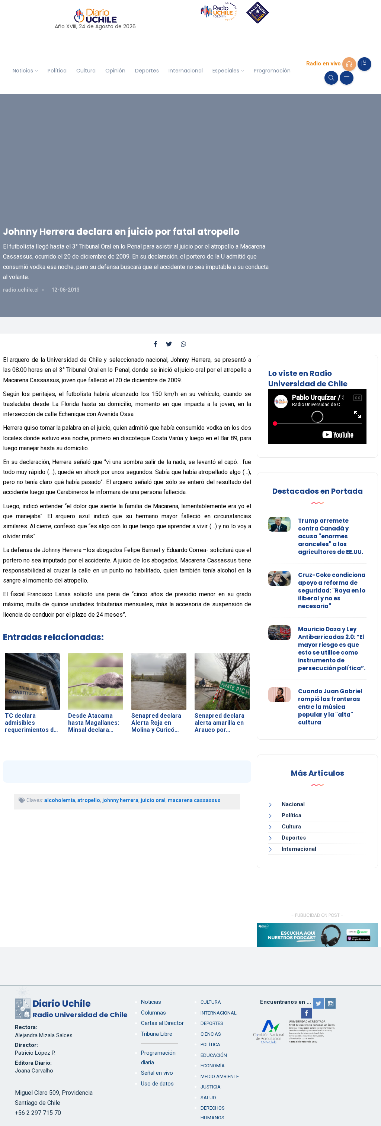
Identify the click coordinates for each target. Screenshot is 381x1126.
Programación (272, 70)
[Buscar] (331, 78)
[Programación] (364, 64)
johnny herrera (120, 800)
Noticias (23, 70)
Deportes (147, 70)
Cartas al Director (162, 1023)
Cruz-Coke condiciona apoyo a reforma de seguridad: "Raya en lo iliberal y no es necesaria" (331, 590)
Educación (214, 1055)
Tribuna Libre (156, 1034)
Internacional (186, 70)
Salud (208, 1097)
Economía (213, 1065)
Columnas (153, 1012)
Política (57, 70)
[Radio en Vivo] (349, 64)
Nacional (293, 804)
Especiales (225, 70)
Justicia (211, 1087)
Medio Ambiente (220, 1076)
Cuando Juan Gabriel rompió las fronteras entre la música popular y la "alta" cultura (330, 706)
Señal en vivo (157, 1073)
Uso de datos (157, 1083)
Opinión (115, 70)
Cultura (86, 70)
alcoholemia (59, 800)
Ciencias (211, 1034)
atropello (88, 800)
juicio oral (153, 800)
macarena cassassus (194, 800)
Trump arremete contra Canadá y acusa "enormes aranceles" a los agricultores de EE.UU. (330, 536)
